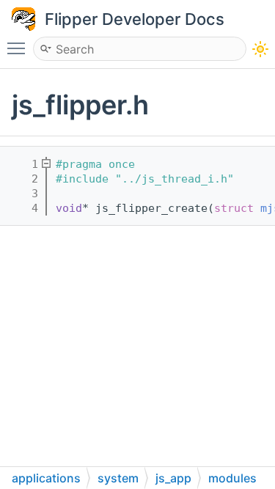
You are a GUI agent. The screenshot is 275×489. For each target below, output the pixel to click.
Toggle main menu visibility (19, 47)
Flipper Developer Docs (134, 19)
